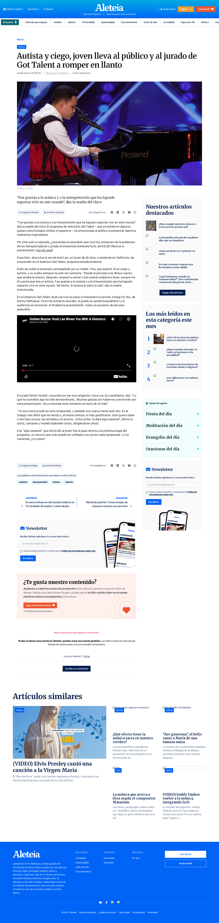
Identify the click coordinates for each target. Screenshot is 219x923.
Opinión (72, 22)
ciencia (119, 710)
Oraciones (8, 22)
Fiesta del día (159, 413)
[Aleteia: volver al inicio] (109, 7)
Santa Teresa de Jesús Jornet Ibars (121, 14)
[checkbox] (21, 551)
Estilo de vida (150, 22)
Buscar (49, 9)
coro (118, 770)
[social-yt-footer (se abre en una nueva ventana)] (100, 902)
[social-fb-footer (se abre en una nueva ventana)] (106, 902)
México (205, 22)
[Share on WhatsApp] (135, 212)
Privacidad (152, 912)
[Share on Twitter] (123, 212)
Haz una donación (87, 912)
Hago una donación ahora (38, 605)
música (56, 482)
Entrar (87, 656)
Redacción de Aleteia (57, 73)
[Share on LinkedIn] (117, 212)
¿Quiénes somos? (108, 912)
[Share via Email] (129, 212)
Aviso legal (124, 912)
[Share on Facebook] (112, 212)
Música (20, 39)
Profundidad (88, 22)
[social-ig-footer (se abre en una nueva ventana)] (118, 902)
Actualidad (168, 22)
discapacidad (40, 482)
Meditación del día (164, 425)
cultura (169, 710)
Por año (136, 858)
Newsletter (109, 858)
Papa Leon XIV (188, 22)
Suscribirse (185, 854)
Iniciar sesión (169, 9)
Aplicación (109, 862)
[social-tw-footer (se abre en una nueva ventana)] (112, 902)
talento (69, 482)
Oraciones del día (162, 449)
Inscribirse (28, 558)
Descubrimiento (129, 22)
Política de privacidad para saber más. (79, 551)
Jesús (169, 770)
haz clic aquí (44, 250)
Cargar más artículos (172, 292)
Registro (184, 9)
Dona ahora (204, 9)
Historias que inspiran (36, 22)
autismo (23, 482)
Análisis (57, 22)
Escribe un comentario (76, 668)
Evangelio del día (162, 437)
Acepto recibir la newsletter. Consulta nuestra (59, 551)
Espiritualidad (108, 22)
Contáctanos (138, 912)
